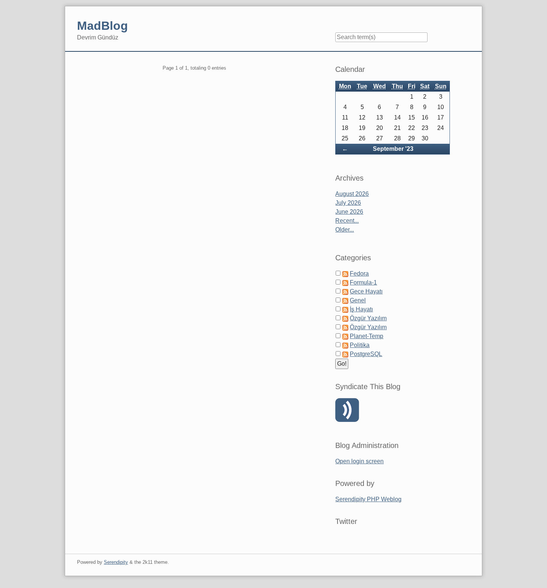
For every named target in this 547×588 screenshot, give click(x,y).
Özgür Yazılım (368, 318)
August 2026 (352, 194)
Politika (360, 345)
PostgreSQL (366, 354)
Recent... (347, 220)
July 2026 (348, 203)
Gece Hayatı (366, 291)
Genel (358, 300)
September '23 (393, 149)
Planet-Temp (366, 336)
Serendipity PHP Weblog (368, 499)
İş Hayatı (361, 309)
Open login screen (359, 461)
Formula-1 (363, 282)
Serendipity (116, 562)
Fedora (359, 273)
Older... (344, 229)
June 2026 (349, 212)
